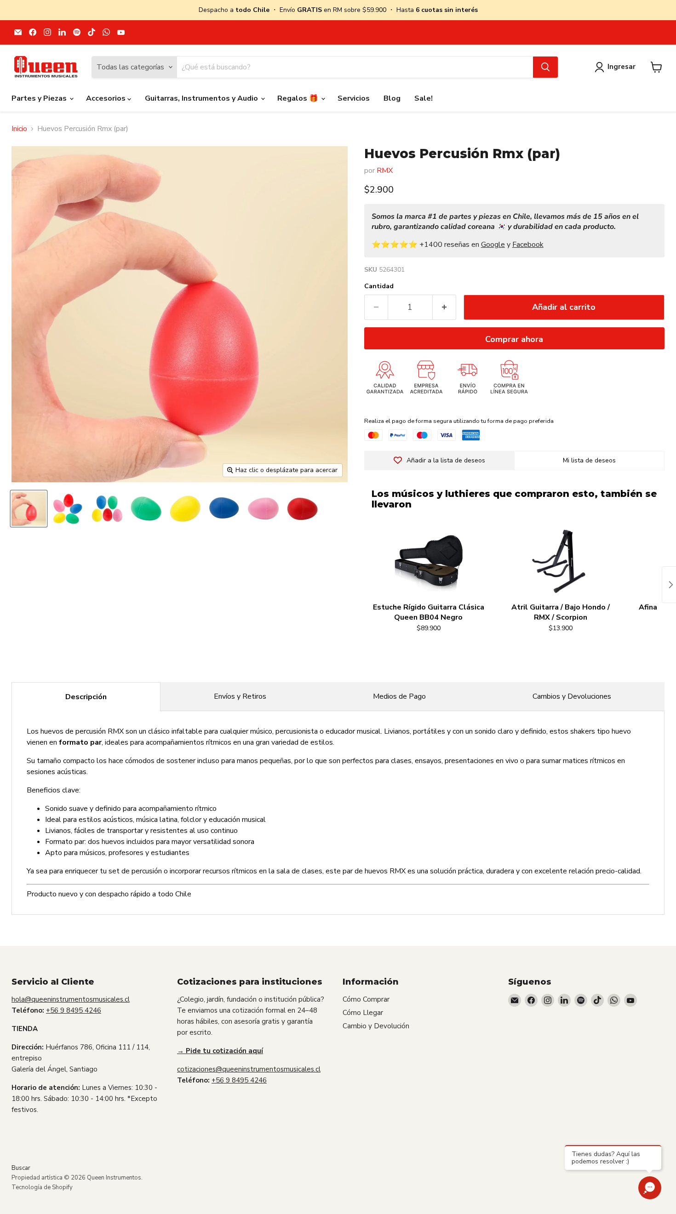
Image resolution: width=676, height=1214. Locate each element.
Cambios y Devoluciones (572, 696)
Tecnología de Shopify (42, 1187)
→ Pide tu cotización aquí (220, 1050)
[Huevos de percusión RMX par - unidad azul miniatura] (263, 508)
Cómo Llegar (363, 1012)
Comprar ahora (514, 339)
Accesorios (106, 98)
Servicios (354, 98)
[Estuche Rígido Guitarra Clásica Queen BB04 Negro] (428, 561)
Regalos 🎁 (298, 98)
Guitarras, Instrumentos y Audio (202, 98)
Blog (392, 98)
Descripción (86, 697)
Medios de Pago (399, 696)
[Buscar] (545, 67)
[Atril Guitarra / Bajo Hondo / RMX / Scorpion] (560, 561)
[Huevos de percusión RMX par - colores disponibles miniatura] (68, 508)
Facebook (528, 244)
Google (493, 244)
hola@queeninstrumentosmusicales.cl (70, 999)
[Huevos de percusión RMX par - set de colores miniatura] (107, 508)
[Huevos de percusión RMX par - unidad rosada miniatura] (302, 508)
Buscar (20, 1168)
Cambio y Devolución (376, 1026)
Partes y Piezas (40, 98)
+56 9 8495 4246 (73, 1010)
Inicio (19, 129)
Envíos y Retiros (240, 696)
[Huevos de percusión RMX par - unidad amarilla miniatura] (224, 508)
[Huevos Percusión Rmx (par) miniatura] (29, 508)
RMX (385, 170)
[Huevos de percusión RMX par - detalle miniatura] (185, 508)
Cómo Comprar (366, 999)
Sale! (423, 98)
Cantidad (379, 286)
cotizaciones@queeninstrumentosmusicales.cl (249, 1069)
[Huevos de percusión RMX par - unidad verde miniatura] (146, 508)
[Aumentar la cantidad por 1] (444, 307)
